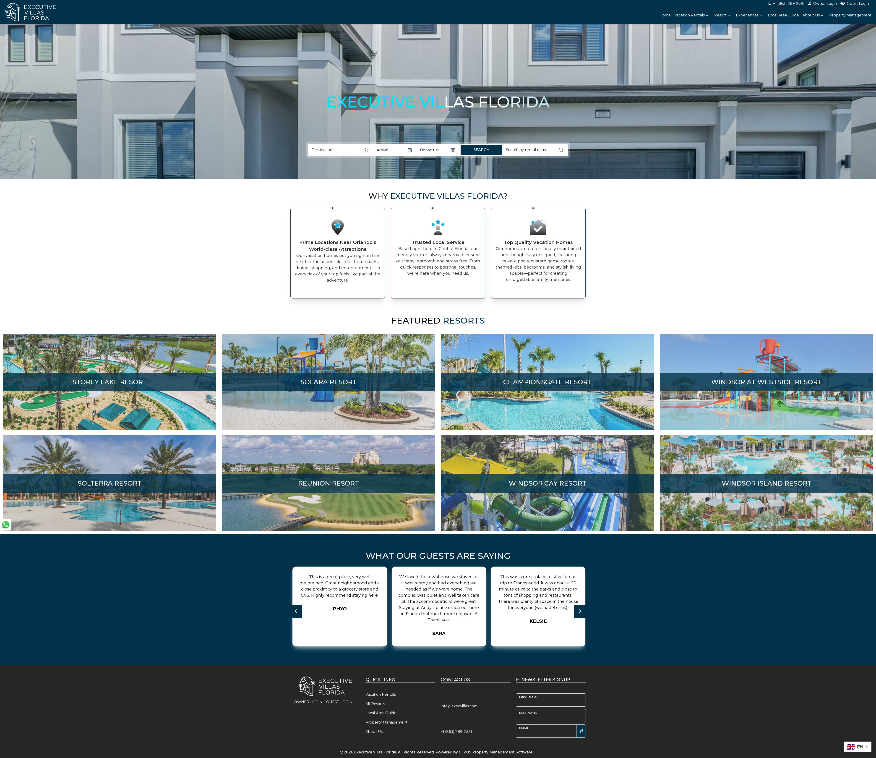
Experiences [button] (747, 15)
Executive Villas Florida (375, 752)
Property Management (850, 15)
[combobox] (530, 149)
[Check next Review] (580, 611)
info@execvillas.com (459, 706)
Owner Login (825, 3)
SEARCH (481, 150)
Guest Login (858, 3)
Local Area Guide (783, 15)
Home (665, 15)
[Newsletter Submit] (581, 731)
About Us (374, 731)
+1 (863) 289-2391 (788, 3)
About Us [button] (812, 15)
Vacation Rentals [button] (690, 15)
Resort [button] (720, 15)
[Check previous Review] (296, 611)
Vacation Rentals (380, 694)
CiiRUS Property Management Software (495, 752)
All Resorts (375, 704)
